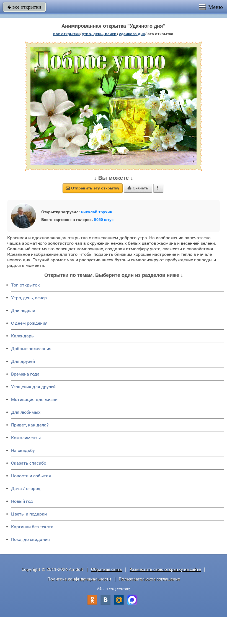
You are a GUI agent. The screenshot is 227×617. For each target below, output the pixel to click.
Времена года (25, 374)
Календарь (22, 336)
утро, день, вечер (99, 34)
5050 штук (104, 219)
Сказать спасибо (28, 463)
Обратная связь (106, 569)
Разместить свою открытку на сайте (165, 569)
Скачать (138, 188)
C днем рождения (29, 323)
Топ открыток (25, 285)
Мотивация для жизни (34, 399)
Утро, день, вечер (29, 297)
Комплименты (26, 437)
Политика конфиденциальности (79, 579)
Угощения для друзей (33, 386)
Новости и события (31, 475)
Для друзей (23, 361)
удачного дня (132, 34)
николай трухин (96, 212)
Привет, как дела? (30, 425)
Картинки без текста (32, 526)
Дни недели (23, 310)
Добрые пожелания (31, 348)
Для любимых (25, 412)
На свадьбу (23, 450)
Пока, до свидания (30, 539)
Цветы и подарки (29, 514)
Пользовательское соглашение (149, 579)
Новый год (22, 501)
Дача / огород (25, 488)
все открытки (24, 7)
